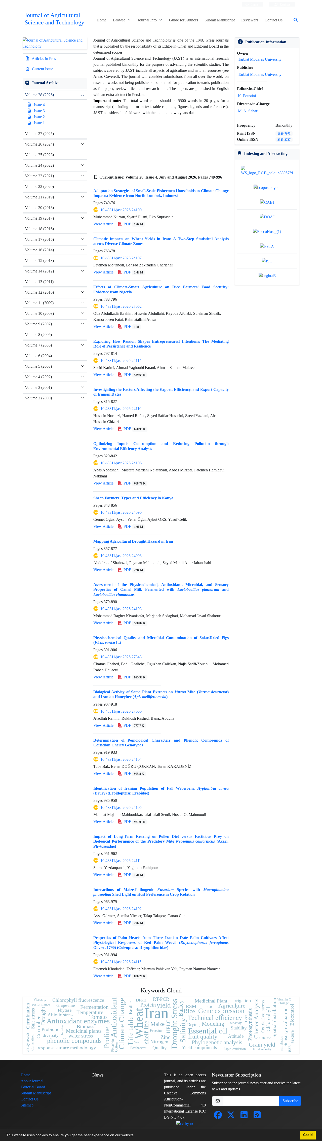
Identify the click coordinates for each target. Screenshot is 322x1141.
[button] (136, 1135)
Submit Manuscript (220, 20)
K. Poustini (247, 95)
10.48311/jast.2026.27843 (121, 656)
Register (284, 4)
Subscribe (290, 1100)
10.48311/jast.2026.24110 (120, 408)
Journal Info (148, 20)
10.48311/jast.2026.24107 (121, 258)
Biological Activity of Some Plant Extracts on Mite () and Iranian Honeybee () (161, 694)
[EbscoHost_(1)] (267, 231)
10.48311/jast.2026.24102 (121, 908)
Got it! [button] (308, 1135)
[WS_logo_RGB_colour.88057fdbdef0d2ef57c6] (267, 170)
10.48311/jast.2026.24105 (121, 807)
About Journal (32, 1081)
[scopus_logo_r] (267, 187)
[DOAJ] (267, 216)
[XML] (95, 183)
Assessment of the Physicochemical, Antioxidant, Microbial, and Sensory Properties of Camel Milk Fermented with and (161, 589)
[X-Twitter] (231, 1116)
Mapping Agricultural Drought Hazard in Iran (133, 541)
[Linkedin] (244, 1116)
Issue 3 (39, 110)
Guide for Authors (183, 20)
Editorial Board (33, 1087)
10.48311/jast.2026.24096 (121, 512)
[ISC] (267, 260)
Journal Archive (45, 82)
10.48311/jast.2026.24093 (121, 555)
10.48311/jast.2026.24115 (120, 961)
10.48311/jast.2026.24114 (120, 360)
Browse (119, 20)
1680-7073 (284, 133)
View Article (103, 224)
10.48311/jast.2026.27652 (121, 306)
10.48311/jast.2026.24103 (121, 608)
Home (101, 20)
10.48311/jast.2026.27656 (121, 711)
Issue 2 (39, 116)
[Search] (293, 20)
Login (254, 4)
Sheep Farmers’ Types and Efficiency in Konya (133, 498)
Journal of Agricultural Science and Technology (54, 19)
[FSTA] (267, 246)
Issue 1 (39, 122)
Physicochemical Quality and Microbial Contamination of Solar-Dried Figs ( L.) (161, 640)
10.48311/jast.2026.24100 (121, 210)
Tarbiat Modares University (259, 59)
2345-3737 (284, 140)
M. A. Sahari (248, 111)
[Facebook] (218, 1116)
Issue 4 (39, 104)
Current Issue (42, 68)
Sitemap (27, 1105)
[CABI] (267, 201)
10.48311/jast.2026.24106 (121, 463)
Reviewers (249, 20)
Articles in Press (44, 58)
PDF (133, 224)
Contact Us (274, 20)
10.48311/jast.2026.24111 (120, 860)
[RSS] (257, 1116)
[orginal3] (267, 275)
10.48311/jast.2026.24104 (121, 759)
